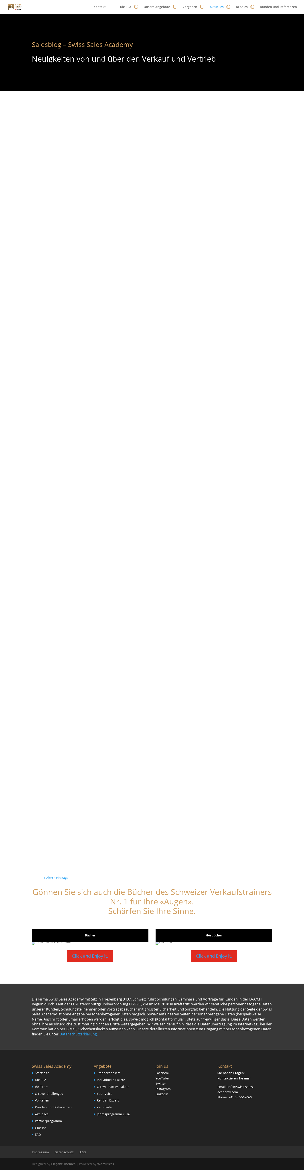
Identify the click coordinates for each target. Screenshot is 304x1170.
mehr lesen (59, 282)
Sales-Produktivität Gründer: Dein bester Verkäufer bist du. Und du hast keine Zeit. (151, 830)
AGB (82, 1152)
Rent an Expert (108, 1100)
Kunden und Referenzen (278, 7)
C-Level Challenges (49, 1093)
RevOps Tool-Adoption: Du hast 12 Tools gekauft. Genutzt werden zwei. (149, 575)
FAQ (38, 1134)
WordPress (105, 1164)
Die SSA (125, 7)
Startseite (42, 1073)
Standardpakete (109, 1073)
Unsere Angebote (157, 7)
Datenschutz (64, 1152)
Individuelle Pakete (111, 1080)
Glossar (40, 1128)
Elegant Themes (63, 1164)
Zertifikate (104, 1107)
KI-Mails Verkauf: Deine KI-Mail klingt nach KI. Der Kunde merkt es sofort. (150, 766)
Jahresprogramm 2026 (113, 1114)
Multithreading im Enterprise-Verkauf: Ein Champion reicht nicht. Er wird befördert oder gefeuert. (148, 702)
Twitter (161, 1083)
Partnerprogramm (48, 1121)
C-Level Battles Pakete (113, 1087)
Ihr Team (41, 1087)
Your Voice (104, 1093)
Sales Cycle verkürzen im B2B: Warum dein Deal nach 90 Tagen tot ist (150, 258)
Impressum (40, 1152)
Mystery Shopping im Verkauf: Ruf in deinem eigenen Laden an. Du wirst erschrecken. (151, 321)
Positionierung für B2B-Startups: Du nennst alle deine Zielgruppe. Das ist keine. (149, 639)
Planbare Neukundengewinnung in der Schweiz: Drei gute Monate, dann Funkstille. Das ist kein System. (150, 448)
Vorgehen (189, 7)
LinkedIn (162, 1094)
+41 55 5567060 (240, 1097)
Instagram (163, 1089)
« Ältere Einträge (56, 877)
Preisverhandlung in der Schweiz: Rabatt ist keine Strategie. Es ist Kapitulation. (149, 512)
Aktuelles (217, 7)
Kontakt (99, 7)
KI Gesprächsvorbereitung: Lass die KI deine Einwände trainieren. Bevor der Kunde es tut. (149, 385)
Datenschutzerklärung (78, 1034)
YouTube (162, 1078)
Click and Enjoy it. (90, 956)
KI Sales (242, 7)
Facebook (162, 1073)
